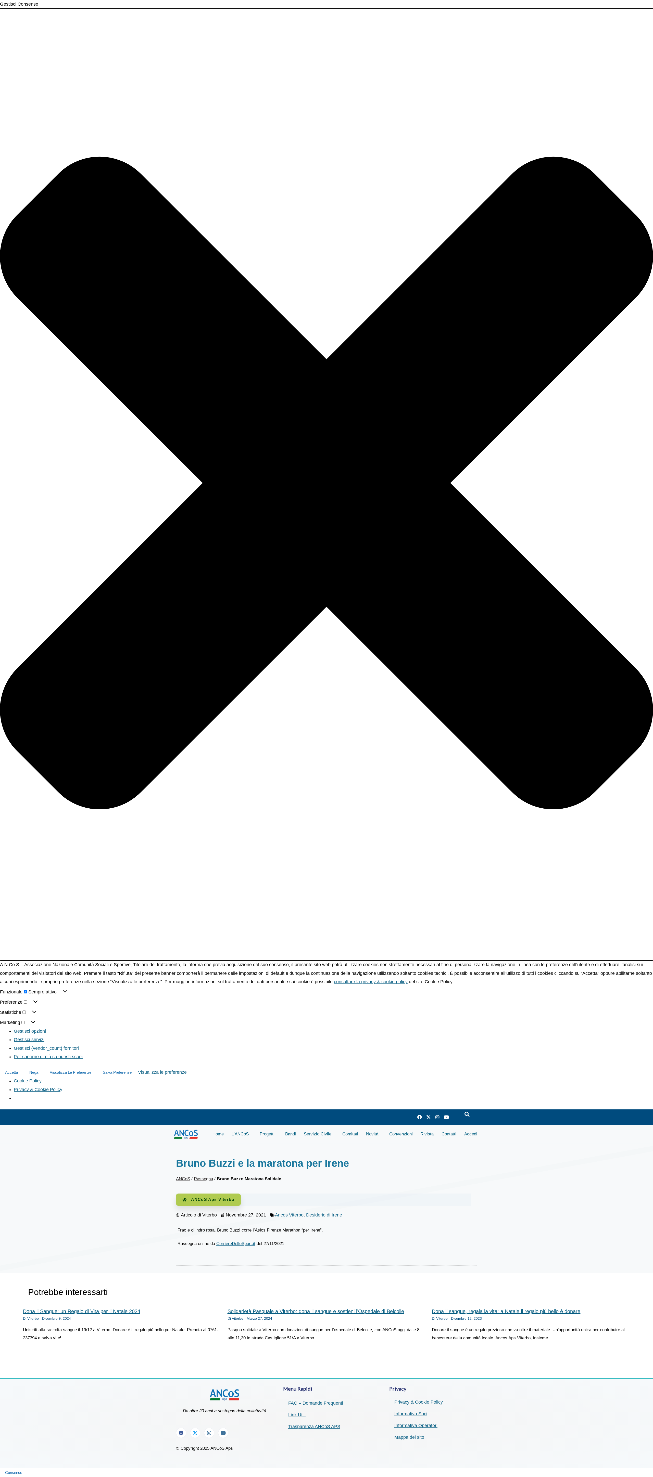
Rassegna (203, 1178)
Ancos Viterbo (289, 1214)
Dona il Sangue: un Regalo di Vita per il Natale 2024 (81, 1311)
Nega (33, 1072)
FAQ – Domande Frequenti (315, 1403)
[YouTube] (446, 1117)
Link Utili (297, 1414)
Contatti (449, 1134)
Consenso (13, 1472)
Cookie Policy (28, 1080)
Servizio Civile (317, 1134)
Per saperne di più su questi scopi (48, 1056)
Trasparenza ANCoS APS (314, 1426)
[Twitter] (428, 1117)
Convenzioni (401, 1134)
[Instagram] (437, 1117)
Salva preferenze (117, 1072)
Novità (372, 1134)
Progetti (267, 1134)
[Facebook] (419, 1117)
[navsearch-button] (467, 1114)
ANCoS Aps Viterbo (212, 1199)
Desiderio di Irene (324, 1214)
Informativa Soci (410, 1413)
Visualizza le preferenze (70, 1072)
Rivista (427, 1134)
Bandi (290, 1134)
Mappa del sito (409, 1437)
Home (218, 1134)
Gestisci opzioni (30, 1031)
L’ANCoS (240, 1134)
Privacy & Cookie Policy (38, 1089)
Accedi (470, 1134)
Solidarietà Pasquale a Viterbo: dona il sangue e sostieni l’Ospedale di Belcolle (316, 1311)
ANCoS (183, 1178)
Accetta (11, 1072)
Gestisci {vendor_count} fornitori (46, 1048)
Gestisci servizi (29, 1039)
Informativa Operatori (415, 1425)
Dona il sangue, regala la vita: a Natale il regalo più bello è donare (506, 1311)
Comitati (350, 1134)
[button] (326, 484)
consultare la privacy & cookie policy (371, 981)
